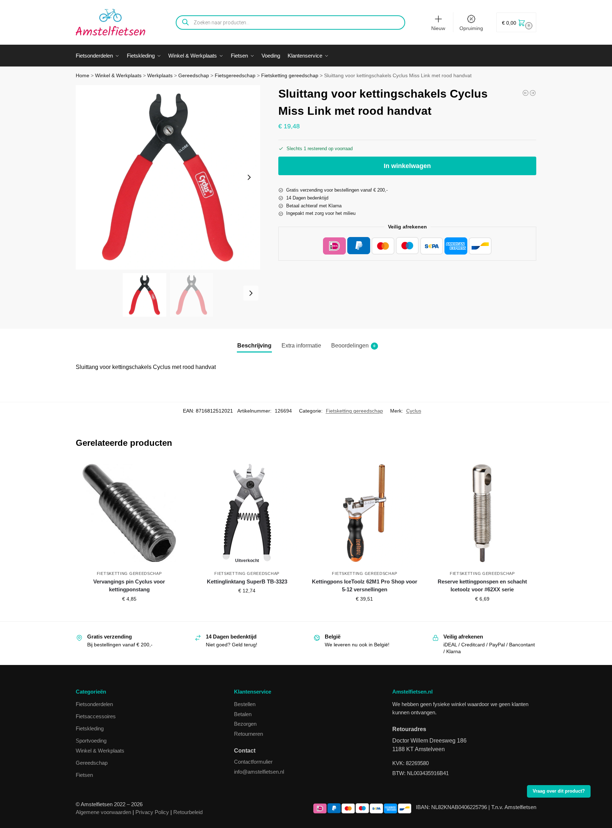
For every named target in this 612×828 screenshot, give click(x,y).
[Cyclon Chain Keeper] (525, 93)
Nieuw (438, 28)
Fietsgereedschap (235, 75)
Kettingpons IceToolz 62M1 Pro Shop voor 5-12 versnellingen (364, 585)
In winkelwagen (407, 165)
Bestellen (244, 704)
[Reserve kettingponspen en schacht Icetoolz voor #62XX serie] (482, 512)
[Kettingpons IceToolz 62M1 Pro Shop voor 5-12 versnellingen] (364, 512)
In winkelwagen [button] (129, 614)
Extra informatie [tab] (301, 345)
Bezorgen (245, 724)
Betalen (243, 714)
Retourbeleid (188, 812)
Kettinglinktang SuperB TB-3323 (247, 581)
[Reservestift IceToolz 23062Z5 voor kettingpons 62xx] (532, 93)
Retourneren (248, 734)
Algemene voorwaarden (103, 812)
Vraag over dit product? (559, 791)
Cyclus (413, 411)
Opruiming (471, 28)
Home (82, 75)
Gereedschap (193, 75)
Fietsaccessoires (96, 716)
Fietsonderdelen (94, 704)
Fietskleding (90, 728)
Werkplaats (160, 75)
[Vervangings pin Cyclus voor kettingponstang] (129, 512)
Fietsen (84, 775)
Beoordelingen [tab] (353, 345)
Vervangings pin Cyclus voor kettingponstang (129, 585)
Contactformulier (253, 762)
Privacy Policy (152, 812)
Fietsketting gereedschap (289, 75)
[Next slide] (249, 177)
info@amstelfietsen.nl (259, 772)
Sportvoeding (91, 741)
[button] (516, 22)
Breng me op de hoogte (247, 606)
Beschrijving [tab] (254, 345)
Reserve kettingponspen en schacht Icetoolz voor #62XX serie (482, 585)
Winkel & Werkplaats (118, 75)
